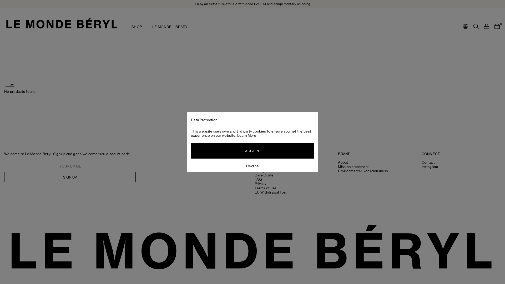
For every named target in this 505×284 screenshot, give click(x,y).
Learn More (246, 135)
